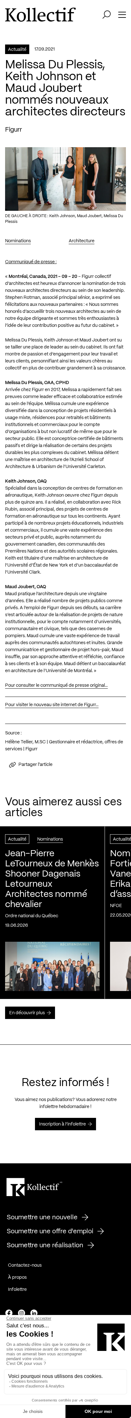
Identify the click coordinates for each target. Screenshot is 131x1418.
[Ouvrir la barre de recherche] (106, 14)
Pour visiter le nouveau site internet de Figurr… (52, 705)
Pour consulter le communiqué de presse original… (56, 685)
